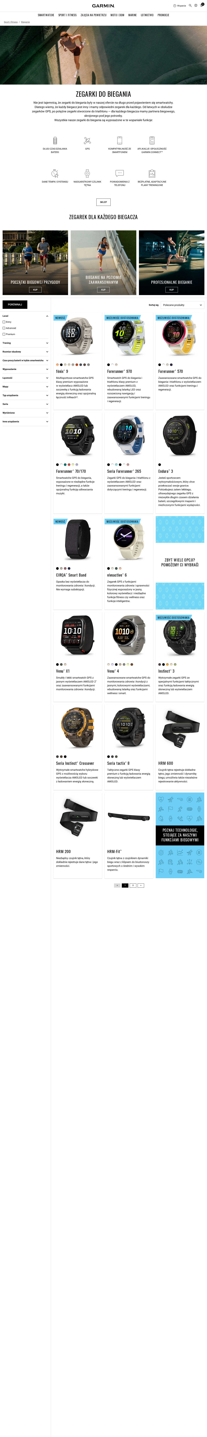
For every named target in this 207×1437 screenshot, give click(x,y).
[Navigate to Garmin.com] (103, 6)
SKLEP (103, 202)
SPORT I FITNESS (67, 15)
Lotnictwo (147, 15)
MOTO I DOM (117, 15)
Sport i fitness (11, 22)
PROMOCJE (163, 15)
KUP (35, 289)
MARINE (132, 15)
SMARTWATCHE (46, 15)
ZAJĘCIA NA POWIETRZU (94, 15)
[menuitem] (179, 6)
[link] (103, 55)
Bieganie (25, 22)
